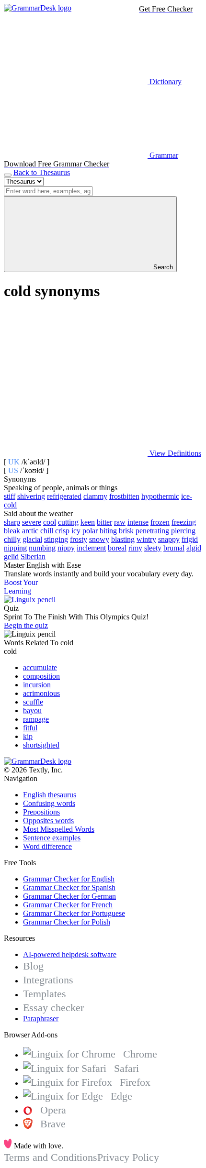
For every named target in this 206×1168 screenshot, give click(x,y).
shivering (31, 496)
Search (162, 267)
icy (75, 531)
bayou (32, 710)
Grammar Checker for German (69, 896)
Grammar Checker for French (68, 905)
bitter (104, 522)
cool (49, 522)
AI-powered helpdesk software (69, 954)
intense (138, 522)
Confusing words (49, 803)
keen (87, 522)
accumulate (40, 667)
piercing (183, 531)
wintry (146, 539)
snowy (99, 539)
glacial (32, 539)
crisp (62, 531)
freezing (184, 522)
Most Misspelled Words (58, 829)
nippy (66, 548)
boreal (117, 548)
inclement (91, 548)
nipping (15, 548)
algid (193, 548)
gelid (11, 556)
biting (108, 531)
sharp (12, 522)
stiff (9, 496)
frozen (160, 522)
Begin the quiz (26, 625)
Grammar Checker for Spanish (69, 887)
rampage (36, 719)
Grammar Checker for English (68, 879)
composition (41, 676)
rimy (135, 548)
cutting (68, 522)
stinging (56, 539)
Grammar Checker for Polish (66, 922)
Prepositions (41, 812)
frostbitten (124, 496)
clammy (95, 496)
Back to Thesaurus (41, 172)
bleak (12, 531)
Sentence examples (51, 838)
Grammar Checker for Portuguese (74, 913)
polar (90, 531)
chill (46, 531)
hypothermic (160, 496)
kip (28, 736)
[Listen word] (76, 379)
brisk (126, 531)
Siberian (33, 556)
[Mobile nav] (7, 175)
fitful (30, 728)
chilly (12, 539)
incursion (37, 685)
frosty (78, 539)
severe (31, 522)
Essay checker (53, 1008)
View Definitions (174, 453)
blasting (123, 539)
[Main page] (37, 8)
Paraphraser (40, 1018)
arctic (30, 531)
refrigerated (64, 496)
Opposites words (48, 820)
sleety (152, 548)
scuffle (33, 702)
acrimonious (41, 693)
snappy (169, 539)
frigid (190, 539)
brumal (173, 548)
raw (120, 522)
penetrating (152, 531)
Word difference (47, 846)
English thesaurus (49, 795)
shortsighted (41, 745)
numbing (42, 548)
